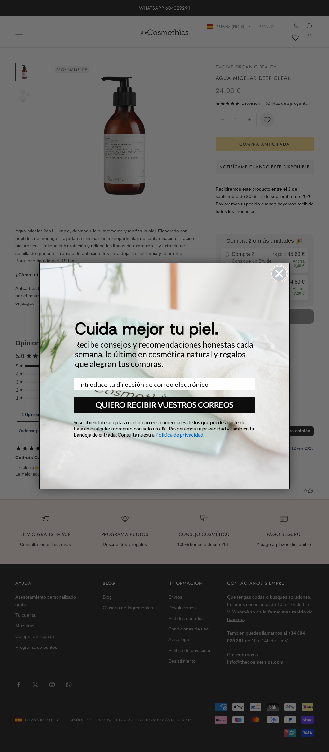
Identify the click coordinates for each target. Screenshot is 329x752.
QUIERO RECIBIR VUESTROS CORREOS (164, 404)
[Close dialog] (279, 274)
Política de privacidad (179, 434)
